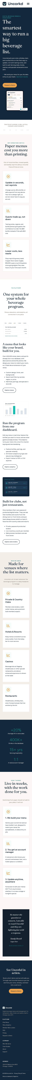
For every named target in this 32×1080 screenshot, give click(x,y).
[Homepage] (14, 4)
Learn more (16, 603)
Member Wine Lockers (9, 1027)
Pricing (4, 1033)
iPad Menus (6, 1022)
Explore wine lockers (11, 542)
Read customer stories (15, 945)
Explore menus (9, 390)
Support (5, 1051)
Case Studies (6, 1046)
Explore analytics (10, 467)
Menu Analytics (7, 1025)
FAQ (4, 1030)
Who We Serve (7, 1044)
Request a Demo (10, 85)
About (4, 1049)
